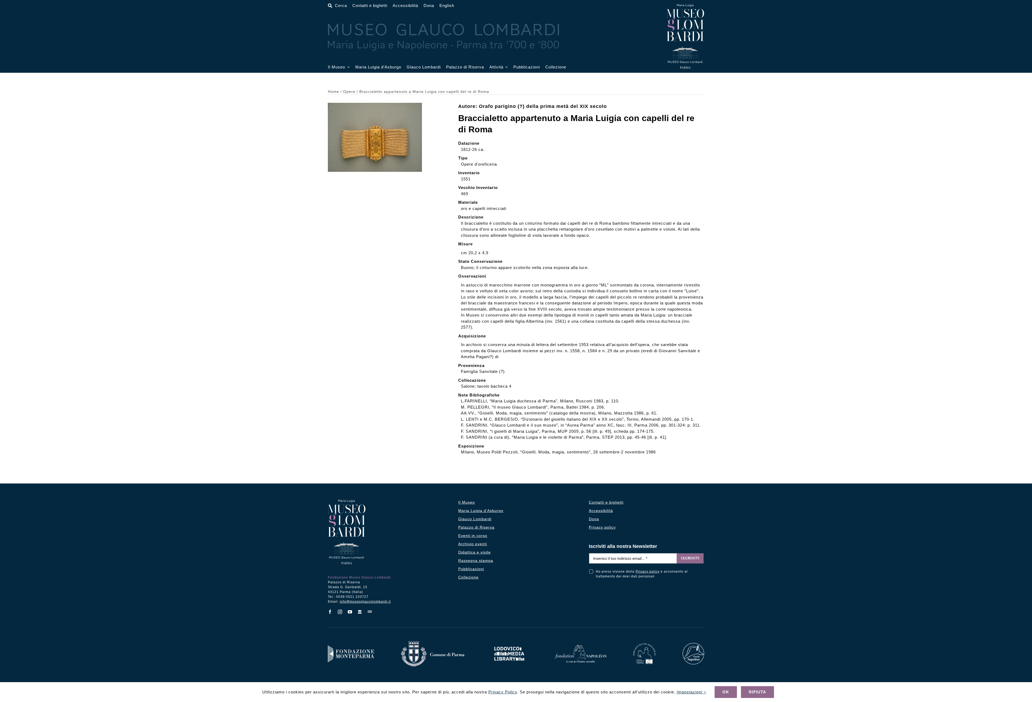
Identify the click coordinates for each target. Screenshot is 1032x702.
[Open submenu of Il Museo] (347, 67)
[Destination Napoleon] (644, 645)
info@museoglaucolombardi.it (365, 601)
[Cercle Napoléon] (693, 645)
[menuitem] (446, 6)
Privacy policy (648, 571)
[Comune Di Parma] (432, 643)
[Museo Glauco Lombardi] (685, 6)
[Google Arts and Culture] (360, 612)
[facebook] (330, 612)
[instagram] (340, 612)
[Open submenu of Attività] (505, 67)
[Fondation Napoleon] (580, 647)
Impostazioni (690, 692)
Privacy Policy (502, 692)
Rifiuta (757, 692)
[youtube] (350, 612)
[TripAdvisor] (370, 611)
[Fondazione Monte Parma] (351, 647)
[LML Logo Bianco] (509, 645)
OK (725, 692)
